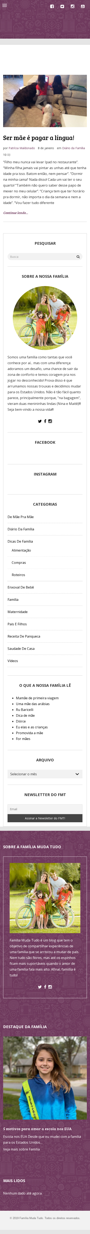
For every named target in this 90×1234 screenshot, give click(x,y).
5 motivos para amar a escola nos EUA (37, 1128)
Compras (19, 562)
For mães (23, 738)
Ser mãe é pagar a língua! (38, 137)
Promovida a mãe (29, 733)
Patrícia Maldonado (22, 148)
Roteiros (18, 575)
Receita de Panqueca (24, 636)
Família (13, 599)
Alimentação (21, 550)
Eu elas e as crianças (32, 727)
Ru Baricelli (24, 709)
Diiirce (21, 721)
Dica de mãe (25, 715)
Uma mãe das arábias (33, 704)
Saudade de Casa (21, 648)
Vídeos (13, 661)
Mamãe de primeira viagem (37, 698)
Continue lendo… (15, 212)
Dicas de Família (20, 541)
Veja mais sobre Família (21, 1149)
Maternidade (18, 612)
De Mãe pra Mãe (21, 517)
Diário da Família (73, 148)
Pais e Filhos (17, 624)
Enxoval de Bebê (21, 587)
